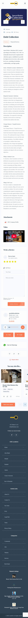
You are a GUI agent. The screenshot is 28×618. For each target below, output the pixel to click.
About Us (6, 494)
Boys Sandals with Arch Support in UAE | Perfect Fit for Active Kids (14, 597)
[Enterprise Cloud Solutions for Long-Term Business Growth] (14, 604)
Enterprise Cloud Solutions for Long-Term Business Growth (14, 608)
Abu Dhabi (7, 453)
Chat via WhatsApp (12, 345)
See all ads (11, 321)
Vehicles (6, 552)
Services (6, 558)
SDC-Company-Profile (13, 222)
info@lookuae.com (14, 426)
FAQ (5, 511)
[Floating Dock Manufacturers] (14, 584)
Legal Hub (7, 517)
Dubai (5, 447)
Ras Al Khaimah (8, 481)
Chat (9, 334)
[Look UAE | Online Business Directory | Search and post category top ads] (14, 3)
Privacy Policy (7, 528)
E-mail (20, 334)
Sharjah (6, 458)
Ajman (6, 470)
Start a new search (8, 404)
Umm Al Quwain (8, 475)
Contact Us (7, 500)
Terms (5, 522)
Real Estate (7, 564)
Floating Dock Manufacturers (14, 587)
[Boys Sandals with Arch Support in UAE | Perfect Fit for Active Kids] (14, 593)
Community (7, 541)
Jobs (5, 547)
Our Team (6, 505)
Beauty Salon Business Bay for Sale (14, 579)
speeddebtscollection (14, 313)
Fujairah (6, 464)
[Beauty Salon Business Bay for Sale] (14, 576)
